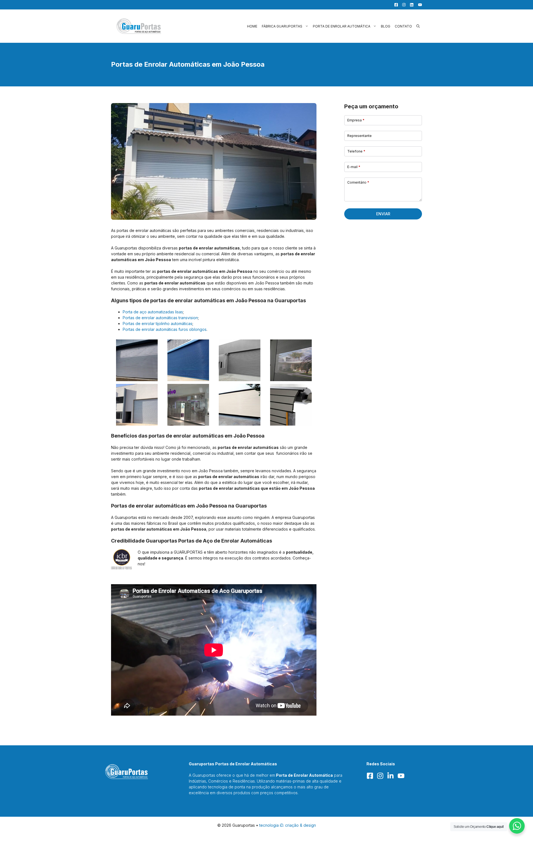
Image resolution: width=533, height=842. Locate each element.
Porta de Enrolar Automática (341, 26)
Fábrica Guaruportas (282, 26)
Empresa (355, 120)
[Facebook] (394, 4)
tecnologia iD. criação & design (287, 825)
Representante (359, 136)
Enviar (383, 213)
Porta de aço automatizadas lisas (153, 311)
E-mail (353, 167)
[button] (418, 26)
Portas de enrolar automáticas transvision (160, 317)
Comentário (358, 182)
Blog (385, 26)
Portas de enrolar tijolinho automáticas (157, 323)
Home (252, 26)
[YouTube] (418, 4)
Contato (403, 26)
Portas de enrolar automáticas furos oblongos (165, 329)
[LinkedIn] (410, 4)
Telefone (356, 151)
